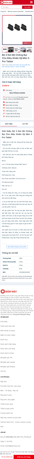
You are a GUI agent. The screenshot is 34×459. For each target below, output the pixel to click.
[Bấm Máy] (9, 291)
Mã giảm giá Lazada (7, 362)
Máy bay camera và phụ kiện (15, 11)
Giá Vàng (31, 452)
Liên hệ (3, 371)
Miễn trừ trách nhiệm (7, 335)
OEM (10, 65)
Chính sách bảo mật (7, 326)
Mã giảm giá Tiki (6, 358)
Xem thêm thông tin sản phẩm (17, 247)
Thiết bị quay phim (7, 408)
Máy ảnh (3, 381)
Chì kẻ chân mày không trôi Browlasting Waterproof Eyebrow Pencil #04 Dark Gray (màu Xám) (17, 278)
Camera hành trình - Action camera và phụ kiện (15, 424)
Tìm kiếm (27, 7)
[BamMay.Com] (8, 2)
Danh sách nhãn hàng (8, 344)
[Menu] (31, 2)
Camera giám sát (6, 413)
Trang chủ (3, 11)
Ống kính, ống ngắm (7, 399)
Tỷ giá (12, 452)
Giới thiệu (9, 124)
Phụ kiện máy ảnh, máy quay (10, 386)
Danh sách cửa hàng (7, 349)
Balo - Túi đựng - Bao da (9, 390)
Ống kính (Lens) (6, 395)
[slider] (5, 50)
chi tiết (25, 124)
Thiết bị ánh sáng (6, 404)
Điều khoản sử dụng (7, 330)
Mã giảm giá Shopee (7, 367)
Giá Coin (8, 453)
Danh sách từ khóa (7, 353)
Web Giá (2, 453)
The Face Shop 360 (21, 452)
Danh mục (4, 339)
